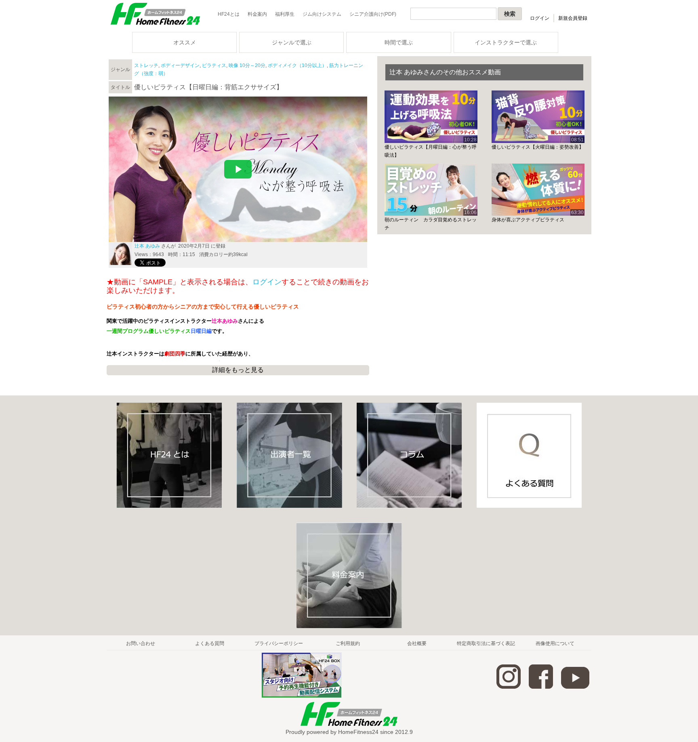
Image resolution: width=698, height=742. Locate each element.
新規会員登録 (572, 18)
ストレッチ (146, 65)
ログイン (539, 18)
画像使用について (555, 643)
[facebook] (541, 687)
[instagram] (508, 687)
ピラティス (214, 65)
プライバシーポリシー (278, 643)
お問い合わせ (140, 643)
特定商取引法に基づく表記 (486, 643)
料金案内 (257, 14)
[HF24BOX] (301, 696)
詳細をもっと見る (238, 369)
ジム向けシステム (322, 14)
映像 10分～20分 (247, 65)
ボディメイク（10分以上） (297, 65)
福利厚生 (284, 14)
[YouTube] (575, 687)
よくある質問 (209, 643)
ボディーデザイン (180, 65)
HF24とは (229, 14)
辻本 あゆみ (147, 246)
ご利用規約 (348, 643)
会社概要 (417, 643)
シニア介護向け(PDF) (372, 14)
